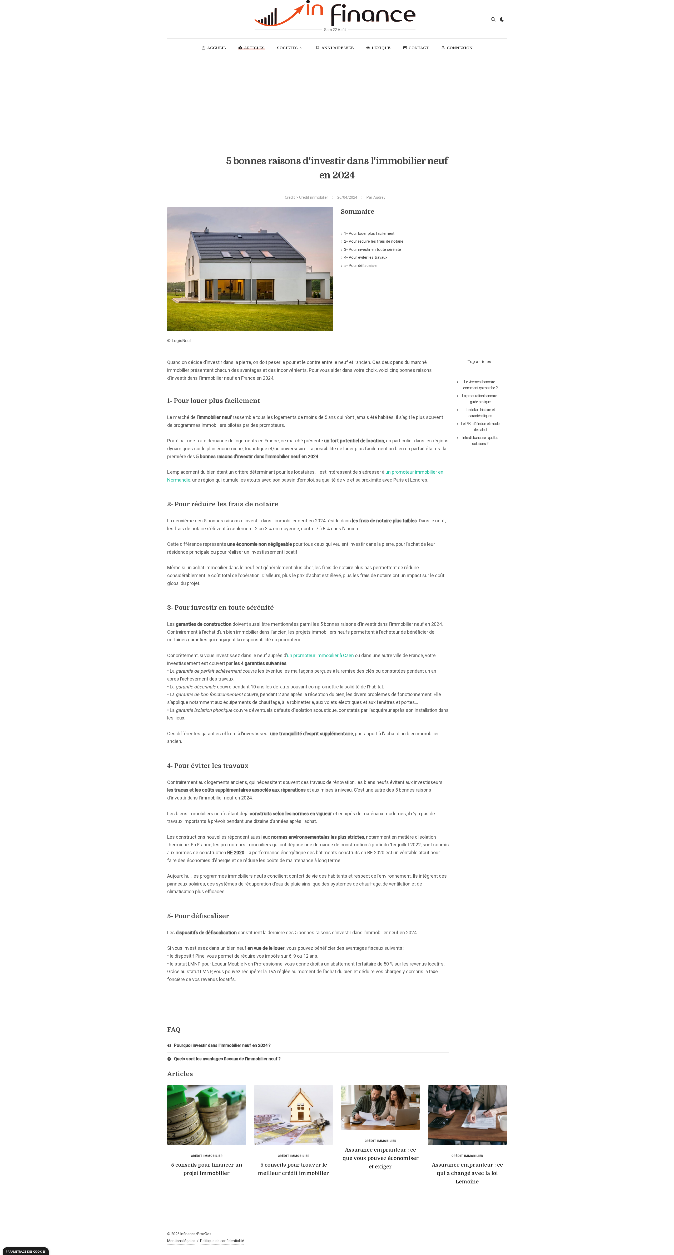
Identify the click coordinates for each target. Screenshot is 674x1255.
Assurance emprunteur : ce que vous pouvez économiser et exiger (381, 1158)
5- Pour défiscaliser (361, 265)
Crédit (290, 197)
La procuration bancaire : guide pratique (480, 398)
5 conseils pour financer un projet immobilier (206, 1169)
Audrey (379, 197)
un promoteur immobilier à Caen (320, 655)
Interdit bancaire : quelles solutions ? (480, 440)
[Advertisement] (337, 97)
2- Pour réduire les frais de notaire (373, 241)
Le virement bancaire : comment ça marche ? (480, 384)
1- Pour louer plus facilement (369, 233)
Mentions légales (181, 1241)
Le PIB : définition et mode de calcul (480, 426)
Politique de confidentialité (222, 1241)
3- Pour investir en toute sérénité (372, 249)
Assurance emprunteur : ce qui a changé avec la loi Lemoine (467, 1173)
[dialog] (26, 1251)
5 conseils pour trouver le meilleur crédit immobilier (293, 1169)
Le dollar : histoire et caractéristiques (480, 412)
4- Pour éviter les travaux (365, 257)
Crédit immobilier (313, 197)
